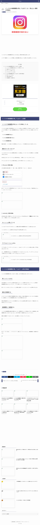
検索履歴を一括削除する (11, 77)
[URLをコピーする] (35, 377)
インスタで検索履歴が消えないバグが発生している (15, 67)
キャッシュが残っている (11, 70)
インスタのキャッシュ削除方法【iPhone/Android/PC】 (21, 235)
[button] (5, 377)
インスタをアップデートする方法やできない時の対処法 (21, 259)
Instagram (4, 371)
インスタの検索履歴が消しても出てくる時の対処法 (14, 73)
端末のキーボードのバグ (11, 69)
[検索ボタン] (39, 1)
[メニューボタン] (1, 1)
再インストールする (10, 75)
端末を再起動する (10, 76)
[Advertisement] (20, 43)
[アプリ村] (20, 1)
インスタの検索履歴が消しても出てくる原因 (13, 66)
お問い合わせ (18, 521)
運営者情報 (13, 521)
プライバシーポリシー (24, 521)
